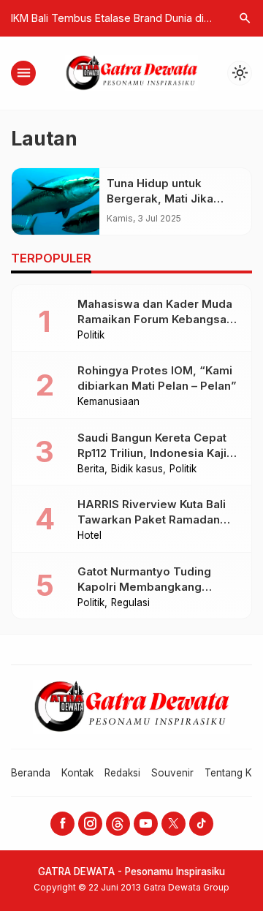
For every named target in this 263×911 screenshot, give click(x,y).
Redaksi (122, 773)
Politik (90, 335)
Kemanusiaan (108, 402)
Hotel (89, 536)
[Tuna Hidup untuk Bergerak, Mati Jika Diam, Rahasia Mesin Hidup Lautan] (55, 201)
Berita (90, 469)
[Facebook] (62, 824)
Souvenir (172, 773)
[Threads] (118, 824)
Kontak (77, 773)
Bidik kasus (137, 469)
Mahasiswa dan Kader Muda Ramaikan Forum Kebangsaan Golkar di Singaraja (158, 319)
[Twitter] (173, 824)
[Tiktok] (201, 824)
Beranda (30, 773)
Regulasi (130, 603)
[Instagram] (90, 824)
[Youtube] (146, 824)
